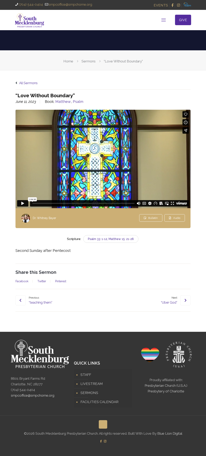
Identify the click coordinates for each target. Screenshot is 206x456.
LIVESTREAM (91, 384)
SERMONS (89, 393)
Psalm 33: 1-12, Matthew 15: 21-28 (111, 239)
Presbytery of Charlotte (166, 391)
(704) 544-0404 (31, 4)
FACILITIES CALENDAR (99, 402)
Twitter (41, 281)
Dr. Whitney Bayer (44, 218)
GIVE (183, 20)
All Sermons (28, 83)
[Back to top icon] (103, 424)
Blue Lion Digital (169, 433)
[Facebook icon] (100, 441)
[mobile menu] (163, 20)
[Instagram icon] (105, 441)
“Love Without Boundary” (123, 61)
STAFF (85, 375)
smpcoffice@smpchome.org (70, 4)
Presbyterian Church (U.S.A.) (166, 386)
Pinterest (60, 281)
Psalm (78, 101)
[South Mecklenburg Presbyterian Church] (29, 20)
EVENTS (161, 5)
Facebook (21, 281)
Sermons (88, 61)
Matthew (63, 101)
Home (68, 61)
